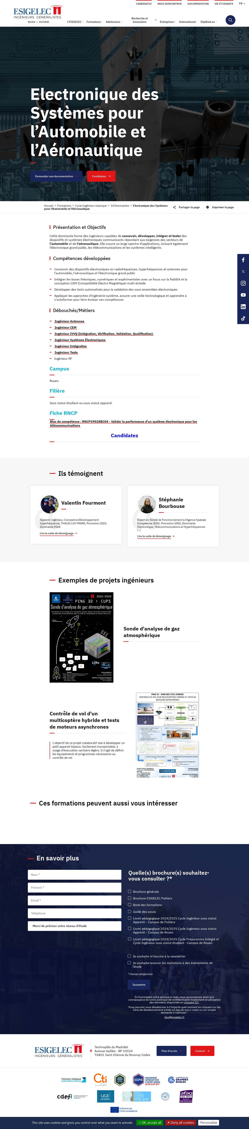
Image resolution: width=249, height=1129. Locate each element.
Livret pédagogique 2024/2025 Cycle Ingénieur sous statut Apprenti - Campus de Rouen (175, 930)
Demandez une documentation (54, 176)
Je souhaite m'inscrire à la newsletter (159, 956)
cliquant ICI (191, 1002)
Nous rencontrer (170, 3)
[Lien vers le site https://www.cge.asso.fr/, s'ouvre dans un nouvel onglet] (178, 1080)
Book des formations (147, 905)
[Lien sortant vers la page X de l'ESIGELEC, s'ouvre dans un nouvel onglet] (243, 271)
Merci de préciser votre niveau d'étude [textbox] (60, 926)
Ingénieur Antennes (69, 321)
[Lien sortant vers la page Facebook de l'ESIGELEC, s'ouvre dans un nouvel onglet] (243, 260)
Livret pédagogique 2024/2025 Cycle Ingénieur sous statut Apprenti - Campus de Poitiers (175, 920)
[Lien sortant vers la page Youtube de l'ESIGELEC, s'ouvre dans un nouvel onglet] (243, 295)
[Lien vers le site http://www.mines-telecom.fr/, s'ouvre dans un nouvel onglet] (73, 1079)
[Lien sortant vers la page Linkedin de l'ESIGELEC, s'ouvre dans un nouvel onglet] (243, 306)
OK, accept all (151, 1122)
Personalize (208, 1122)
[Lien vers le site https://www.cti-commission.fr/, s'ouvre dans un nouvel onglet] (100, 1079)
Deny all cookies (182, 1122)
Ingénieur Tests (66, 352)
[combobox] (74, 926)
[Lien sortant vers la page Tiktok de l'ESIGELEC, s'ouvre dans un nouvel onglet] (243, 318)
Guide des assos (144, 912)
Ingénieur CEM (65, 327)
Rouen (31, 22)
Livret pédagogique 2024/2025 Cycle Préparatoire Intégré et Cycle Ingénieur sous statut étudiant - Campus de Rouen (176, 941)
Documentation (198, 3)
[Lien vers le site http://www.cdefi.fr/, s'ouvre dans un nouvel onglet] (72, 1096)
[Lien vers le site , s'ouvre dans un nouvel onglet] (119, 1079)
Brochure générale (146, 892)
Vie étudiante (224, 3)
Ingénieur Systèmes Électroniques (80, 340)
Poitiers (44, 22)
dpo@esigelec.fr (174, 1017)
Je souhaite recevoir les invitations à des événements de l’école (173, 965)
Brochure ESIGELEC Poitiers (152, 898)
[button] (75, 22)
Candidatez (144, 3)
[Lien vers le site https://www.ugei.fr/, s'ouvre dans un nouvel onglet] (105, 1096)
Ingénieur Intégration (71, 346)
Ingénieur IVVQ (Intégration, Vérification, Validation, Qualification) (104, 334)
